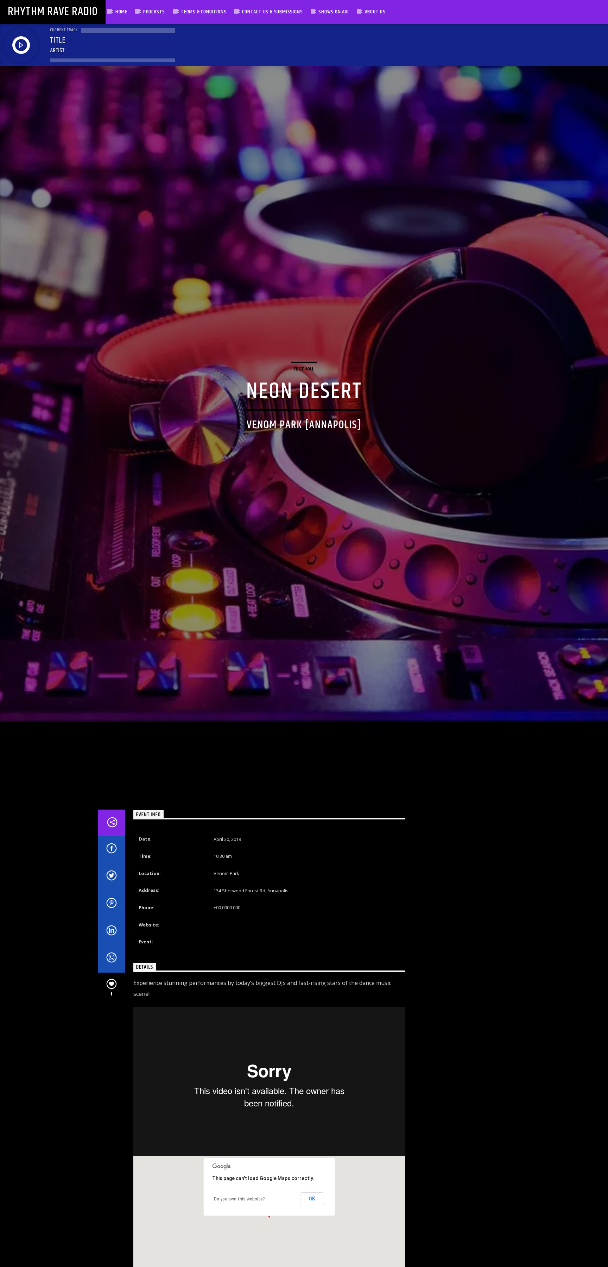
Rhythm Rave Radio (53, 12)
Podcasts (154, 11)
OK (312, 1218)
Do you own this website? (239, 1217)
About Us (375, 11)
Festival (303, 377)
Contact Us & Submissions (272, 11)
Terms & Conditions (203, 11)
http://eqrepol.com (233, 944)
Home (121, 11)
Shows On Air (333, 11)
